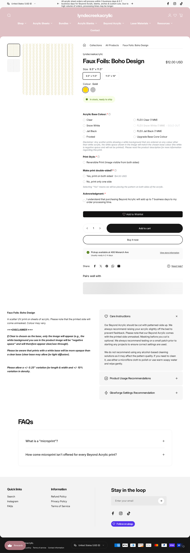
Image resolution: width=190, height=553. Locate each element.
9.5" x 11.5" (91, 76)
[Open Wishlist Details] (175, 15)
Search (11, 496)
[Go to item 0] (13, 50)
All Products (112, 45)
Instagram (12, 501)
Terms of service (39, 548)
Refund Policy (59, 496)
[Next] (132, 3)
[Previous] (58, 3)
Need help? (177, 266)
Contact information (56, 548)
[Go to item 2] (13, 65)
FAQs (10, 506)
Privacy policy (25, 548)
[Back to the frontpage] (84, 45)
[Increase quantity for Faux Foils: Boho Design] (100, 228)
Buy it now (132, 239)
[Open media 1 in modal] (48, 69)
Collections (96, 45)
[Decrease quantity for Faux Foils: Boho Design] (86, 228)
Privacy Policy (59, 501)
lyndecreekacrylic (95, 15)
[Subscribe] (161, 501)
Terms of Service (60, 506)
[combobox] (21, 3)
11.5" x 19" (111, 76)
